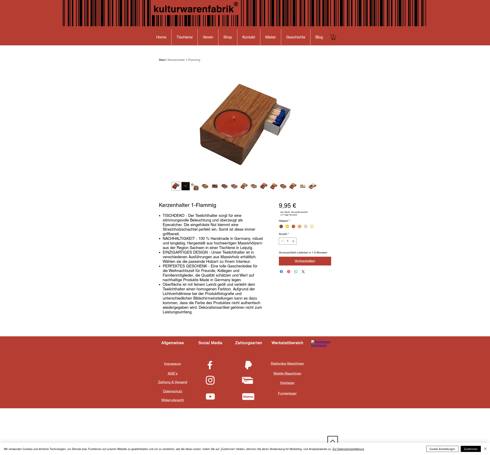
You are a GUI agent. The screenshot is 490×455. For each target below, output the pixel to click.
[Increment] (293, 241)
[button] (333, 37)
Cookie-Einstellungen (442, 449)
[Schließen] (485, 449)
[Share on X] (303, 271)
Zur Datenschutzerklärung (348, 449)
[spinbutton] (287, 241)
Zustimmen (471, 449)
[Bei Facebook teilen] (281, 271)
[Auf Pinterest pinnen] (288, 271)
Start (162, 60)
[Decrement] (281, 241)
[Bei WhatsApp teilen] (296, 271)
